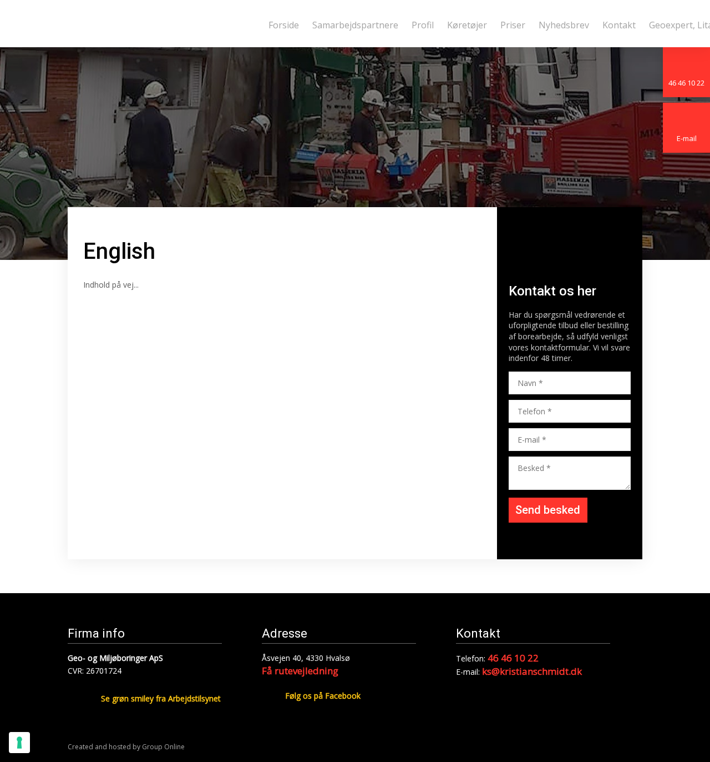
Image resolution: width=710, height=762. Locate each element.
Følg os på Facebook (323, 695)
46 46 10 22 (513, 657)
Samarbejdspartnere (355, 25)
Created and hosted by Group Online (126, 746)
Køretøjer (467, 25)
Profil (423, 25)
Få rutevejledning (300, 670)
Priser (512, 25)
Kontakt (619, 25)
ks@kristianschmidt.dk (532, 671)
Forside (283, 25)
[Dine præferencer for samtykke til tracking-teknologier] (19, 742)
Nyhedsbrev (564, 25)
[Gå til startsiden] (161, 23)
